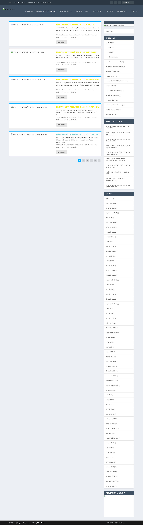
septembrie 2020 (111, 333)
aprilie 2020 (110, 352)
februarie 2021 (111, 323)
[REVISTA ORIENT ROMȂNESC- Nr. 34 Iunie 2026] (32, 25)
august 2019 (110, 390)
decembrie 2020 (111, 328)
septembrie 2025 (111, 213)
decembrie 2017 (111, 481)
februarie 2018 (111, 472)
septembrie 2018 (111, 438)
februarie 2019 (111, 419)
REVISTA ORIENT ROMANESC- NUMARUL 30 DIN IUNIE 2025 (115, 160)
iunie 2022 (109, 285)
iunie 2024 (109, 241)
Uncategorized (111, 114)
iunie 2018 (109, 452)
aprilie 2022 (110, 289)
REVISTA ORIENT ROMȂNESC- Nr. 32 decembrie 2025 (77, 80)
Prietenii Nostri (78, 30)
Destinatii (97, 11)
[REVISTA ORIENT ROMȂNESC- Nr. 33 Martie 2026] (32, 52)
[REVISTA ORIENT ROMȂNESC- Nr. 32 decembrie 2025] (32, 80)
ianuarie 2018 (110, 476)
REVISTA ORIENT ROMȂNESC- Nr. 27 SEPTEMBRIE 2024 (118, 186)
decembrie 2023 (111, 251)
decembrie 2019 (111, 371)
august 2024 (110, 237)
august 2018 (110, 443)
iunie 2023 (109, 261)
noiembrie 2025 (111, 208)
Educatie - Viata (68, 30)
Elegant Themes (22, 523)
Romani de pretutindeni (46, 11)
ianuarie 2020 (110, 366)
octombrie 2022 (111, 275)
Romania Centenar (115, 90)
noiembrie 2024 (111, 227)
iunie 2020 (109, 342)
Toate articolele (119, 523)
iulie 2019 (109, 395)
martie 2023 (110, 265)
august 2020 (110, 337)
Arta (67, 138)
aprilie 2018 (110, 462)
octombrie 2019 (111, 380)
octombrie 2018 (111, 433)
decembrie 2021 (111, 299)
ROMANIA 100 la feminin (117, 81)
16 (95, 161)
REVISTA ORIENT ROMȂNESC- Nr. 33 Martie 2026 (76, 52)
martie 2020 (110, 357)
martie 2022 (110, 294)
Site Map (110, 523)
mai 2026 (109, 198)
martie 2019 (110, 414)
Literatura (59, 140)
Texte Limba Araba (112, 110)
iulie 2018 (109, 448)
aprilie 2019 (110, 409)
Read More (61, 42)
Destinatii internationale (84, 28)
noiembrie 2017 (111, 486)
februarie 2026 (111, 203)
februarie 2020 (111, 361)
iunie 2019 (109, 400)
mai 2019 (109, 404)
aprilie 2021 (110, 313)
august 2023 (110, 256)
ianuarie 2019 (110, 424)
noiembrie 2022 (111, 270)
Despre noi (29, 11)
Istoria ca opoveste (112, 95)
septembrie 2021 (111, 304)
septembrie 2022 (111, 280)
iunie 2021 (109, 309)
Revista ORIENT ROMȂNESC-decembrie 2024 (115, 179)
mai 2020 (109, 347)
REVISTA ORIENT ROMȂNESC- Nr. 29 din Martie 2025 (118, 166)
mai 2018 (109, 457)
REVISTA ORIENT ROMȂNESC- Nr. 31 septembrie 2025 (78, 107)
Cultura (109, 11)
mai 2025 (109, 218)
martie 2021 (110, 318)
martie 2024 (110, 246)
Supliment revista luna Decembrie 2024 (117, 173)
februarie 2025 (111, 222)
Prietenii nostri (65, 11)
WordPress (40, 523)
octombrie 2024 (111, 232)
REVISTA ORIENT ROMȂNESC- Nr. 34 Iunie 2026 (36, 2)
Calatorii (68, 28)
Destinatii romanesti (62, 112)
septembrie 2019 (111, 385)
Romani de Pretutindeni (91, 30)
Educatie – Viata (81, 11)
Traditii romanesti (115, 62)
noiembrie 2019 (111, 376)
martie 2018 (110, 467)
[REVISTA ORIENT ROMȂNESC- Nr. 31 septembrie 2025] (32, 107)
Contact (135, 11)
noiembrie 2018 (111, 428)
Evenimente (121, 11)
